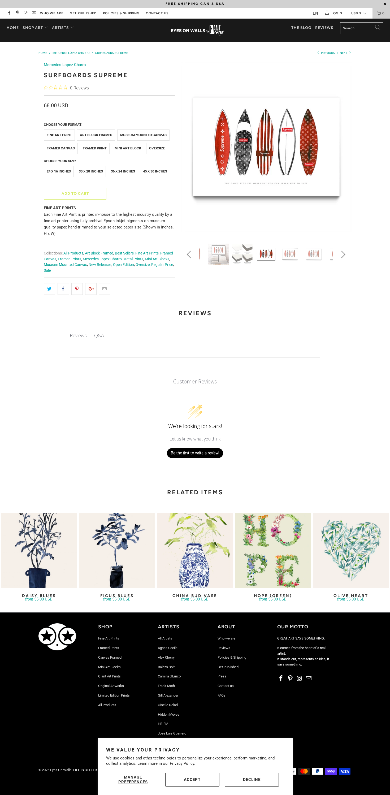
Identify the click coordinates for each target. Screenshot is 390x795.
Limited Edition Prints (114, 695)
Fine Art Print (59, 135)
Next (344, 53)
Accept (192, 779)
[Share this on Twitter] (49, 289)
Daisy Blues (39, 550)
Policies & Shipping (121, 13)
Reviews (324, 27)
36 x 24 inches (123, 171)
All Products (73, 253)
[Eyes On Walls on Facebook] (9, 13)
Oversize (157, 148)
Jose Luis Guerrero (172, 733)
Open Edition (123, 264)
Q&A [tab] (99, 335)
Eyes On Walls (61, 770)
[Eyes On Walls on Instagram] (25, 13)
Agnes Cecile (167, 648)
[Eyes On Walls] (197, 30)
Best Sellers (124, 253)
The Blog (301, 27)
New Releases (100, 264)
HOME (13, 27)
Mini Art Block (128, 148)
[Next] (342, 149)
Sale (47, 270)
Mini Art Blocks (157, 259)
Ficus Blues (117, 550)
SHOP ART (33, 27)
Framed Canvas (61, 148)
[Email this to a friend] (104, 289)
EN (315, 13)
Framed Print (95, 148)
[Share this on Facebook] (63, 289)
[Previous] (189, 149)
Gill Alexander (168, 695)
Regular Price (162, 264)
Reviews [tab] (78, 335)
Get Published (83, 13)
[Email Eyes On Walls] (34, 13)
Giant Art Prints (109, 676)
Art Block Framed (96, 135)
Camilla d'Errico (169, 676)
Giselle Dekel (168, 705)
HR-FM (163, 724)
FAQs (222, 695)
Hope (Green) (273, 550)
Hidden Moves (168, 714)
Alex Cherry (166, 657)
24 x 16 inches (59, 171)
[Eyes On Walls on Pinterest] (17, 13)
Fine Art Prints (147, 253)
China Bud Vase (195, 550)
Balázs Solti (166, 667)
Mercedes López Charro (102, 259)
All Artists (165, 638)
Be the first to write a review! (195, 452)
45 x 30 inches (155, 171)
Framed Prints (69, 259)
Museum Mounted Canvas (143, 135)
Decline (252, 779)
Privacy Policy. (182, 763)
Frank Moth (166, 686)
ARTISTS (61, 27)
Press (222, 676)
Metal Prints (133, 259)
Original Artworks (111, 686)
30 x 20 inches (91, 171)
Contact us (157, 13)
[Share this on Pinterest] (77, 289)
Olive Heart (351, 550)
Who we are (51, 13)
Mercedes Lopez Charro (65, 64)
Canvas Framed (110, 657)
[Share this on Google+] (91, 289)
